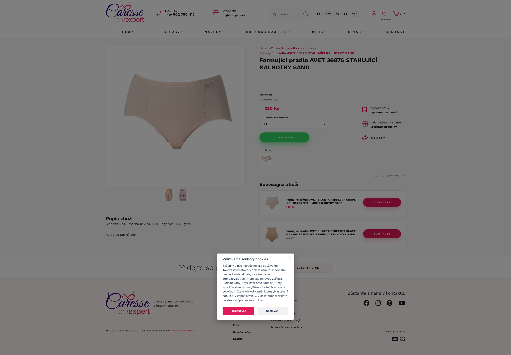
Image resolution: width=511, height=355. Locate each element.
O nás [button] (354, 32)
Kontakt (395, 32)
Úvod (263, 48)
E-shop (126, 32)
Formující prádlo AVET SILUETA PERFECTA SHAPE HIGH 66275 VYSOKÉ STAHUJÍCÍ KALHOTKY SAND (321, 232)
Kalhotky (307, 48)
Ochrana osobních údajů (155, 330)
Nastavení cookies (183, 330)
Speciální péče (242, 332)
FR (337, 14)
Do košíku (284, 137)
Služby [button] (172, 32)
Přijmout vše (238, 310)
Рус (328, 14)
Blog (318, 32)
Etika (236, 325)
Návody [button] (213, 32)
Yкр (355, 14)
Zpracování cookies (250, 300)
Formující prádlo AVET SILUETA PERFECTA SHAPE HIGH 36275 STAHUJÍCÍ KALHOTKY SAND (321, 201)
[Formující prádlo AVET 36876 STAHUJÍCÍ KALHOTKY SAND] (183, 195)
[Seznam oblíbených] (384, 13)
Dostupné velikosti (276, 117)
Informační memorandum (286, 327)
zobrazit (382, 202)
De (346, 14)
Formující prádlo (284, 48)
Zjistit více (308, 267)
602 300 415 (180, 14)
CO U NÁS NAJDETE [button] (266, 32)
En (319, 14)
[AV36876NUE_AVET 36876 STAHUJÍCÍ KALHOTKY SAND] (176, 116)
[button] (294, 124)
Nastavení (272, 310)
